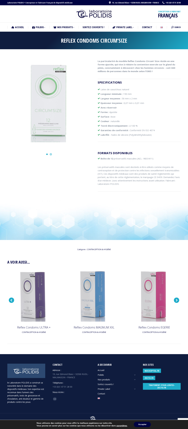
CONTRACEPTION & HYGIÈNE (99, 249)
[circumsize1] (48, 100)
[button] (47, 154)
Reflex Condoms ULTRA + (34, 327)
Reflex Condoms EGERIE (154, 327)
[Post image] (33, 295)
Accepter (142, 424)
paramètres (121, 425)
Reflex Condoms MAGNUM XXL (94, 327)
